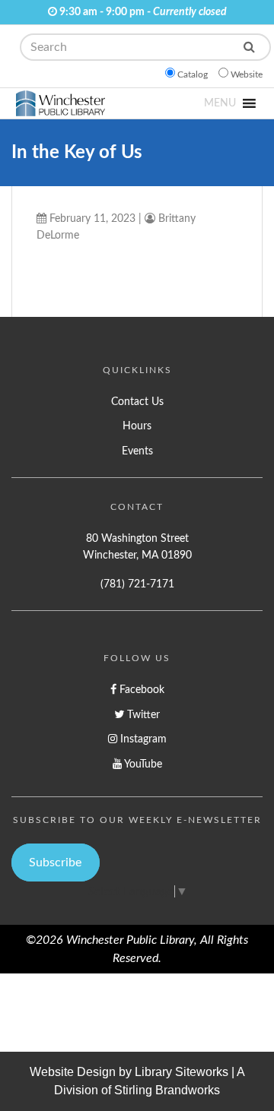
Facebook (140, 689)
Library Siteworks (181, 1071)
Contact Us (137, 401)
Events (137, 451)
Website (247, 74)
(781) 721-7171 (137, 584)
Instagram (142, 739)
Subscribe (55, 862)
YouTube (142, 764)
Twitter (142, 714)
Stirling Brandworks (167, 1090)
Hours (137, 426)
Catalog (192, 74)
